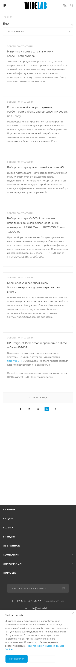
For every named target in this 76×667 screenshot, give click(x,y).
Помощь (9, 572)
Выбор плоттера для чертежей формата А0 (35, 167)
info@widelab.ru (40, 608)
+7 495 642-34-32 (29, 601)
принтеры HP (15, 360)
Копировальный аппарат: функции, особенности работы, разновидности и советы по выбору (37, 112)
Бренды (9, 536)
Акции (8, 518)
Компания (11, 554)
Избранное (11, 545)
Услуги (8, 527)
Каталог (9, 509)
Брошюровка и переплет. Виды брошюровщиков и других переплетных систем (33, 287)
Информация (13, 563)
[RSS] (72, 25)
